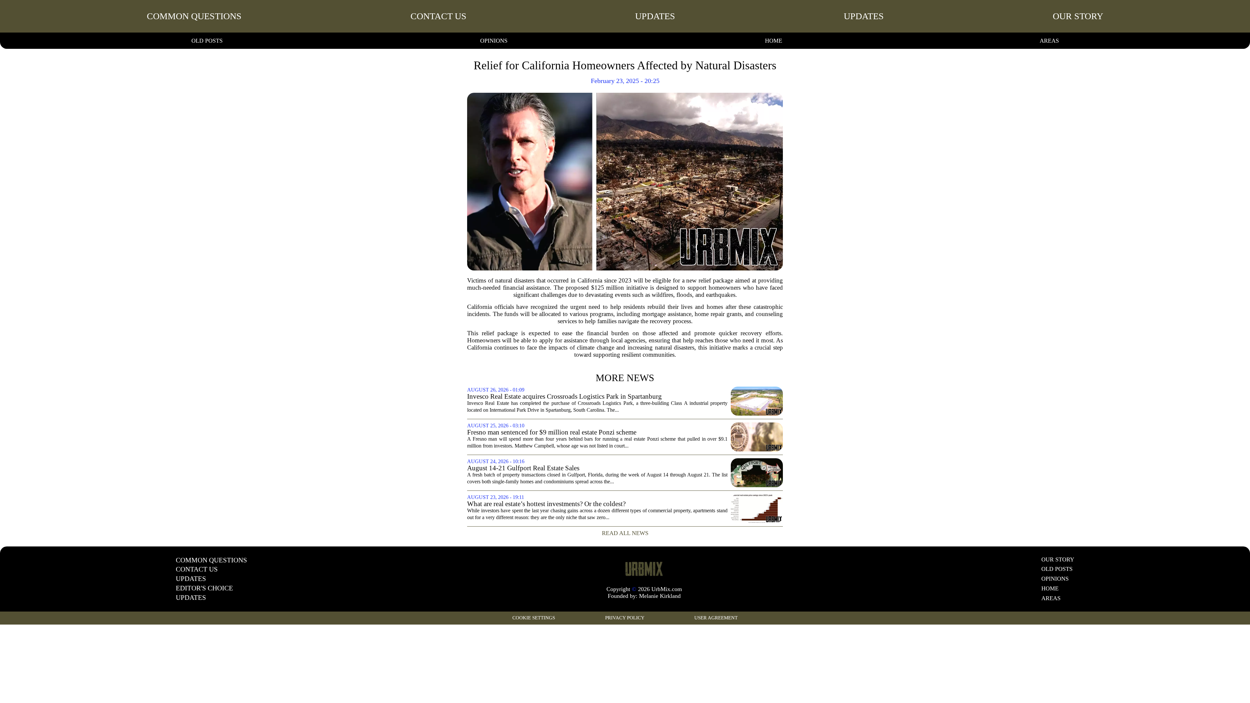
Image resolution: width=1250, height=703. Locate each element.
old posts (207, 40)
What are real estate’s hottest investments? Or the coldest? (546, 504)
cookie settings (533, 617)
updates (655, 16)
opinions (493, 40)
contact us (438, 16)
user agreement (716, 617)
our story (1078, 16)
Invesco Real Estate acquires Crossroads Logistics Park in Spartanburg (564, 396)
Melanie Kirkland (660, 596)
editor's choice (204, 588)
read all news (625, 533)
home (773, 40)
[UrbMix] (644, 568)
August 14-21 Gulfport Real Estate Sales (523, 468)
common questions (194, 16)
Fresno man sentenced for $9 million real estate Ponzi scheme (551, 432)
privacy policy (625, 617)
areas (1049, 40)
